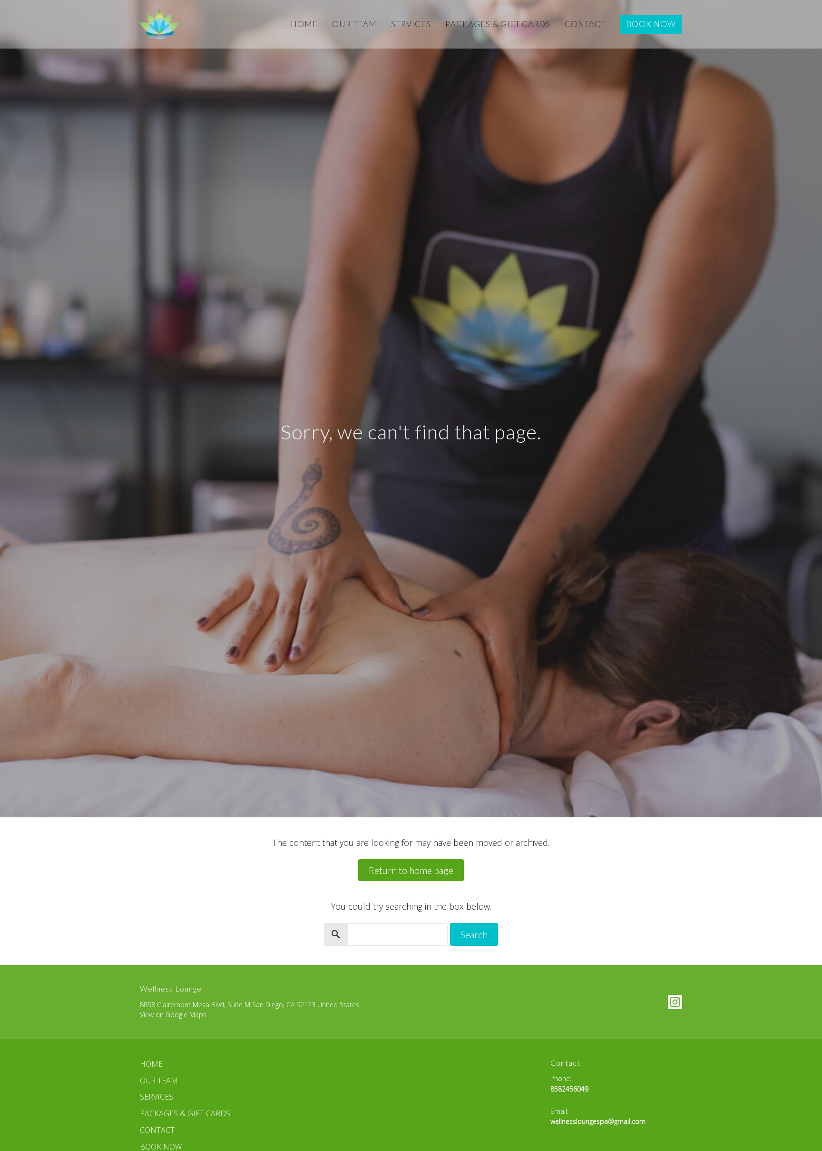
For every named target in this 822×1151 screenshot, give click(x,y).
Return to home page (411, 870)
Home (304, 24)
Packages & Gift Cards (497, 24)
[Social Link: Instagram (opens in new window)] (675, 1002)
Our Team (354, 24)
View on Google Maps (173, 1014)
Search (474, 934)
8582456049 (569, 1088)
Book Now (651, 24)
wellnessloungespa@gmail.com (598, 1121)
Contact (585, 24)
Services (411, 24)
